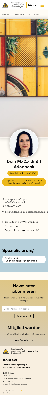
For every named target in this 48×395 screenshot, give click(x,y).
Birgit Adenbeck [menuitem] (34, 14)
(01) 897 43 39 (8, 381)
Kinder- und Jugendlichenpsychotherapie (20, 259)
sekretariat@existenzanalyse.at (15, 384)
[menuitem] (7, 14)
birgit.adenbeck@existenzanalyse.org (26, 212)
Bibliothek (7, 393)
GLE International (9, 390)
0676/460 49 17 (13, 206)
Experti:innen (19, 14)
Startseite (6, 14)
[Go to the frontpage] (20, 5)
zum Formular (21, 340)
